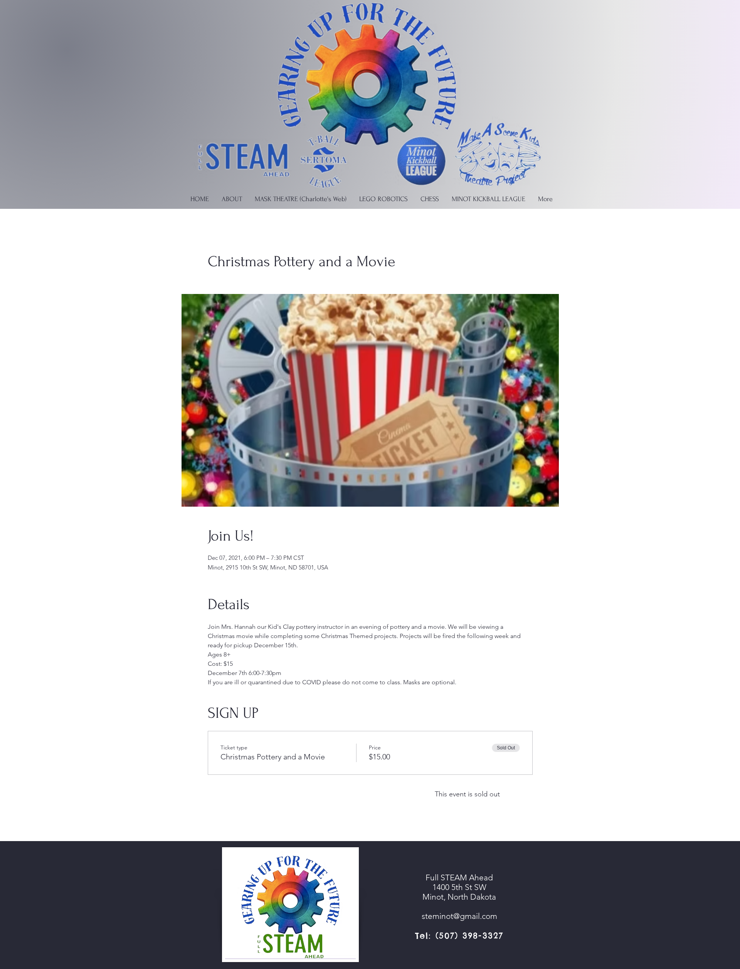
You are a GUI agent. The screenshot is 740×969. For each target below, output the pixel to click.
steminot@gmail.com (459, 916)
